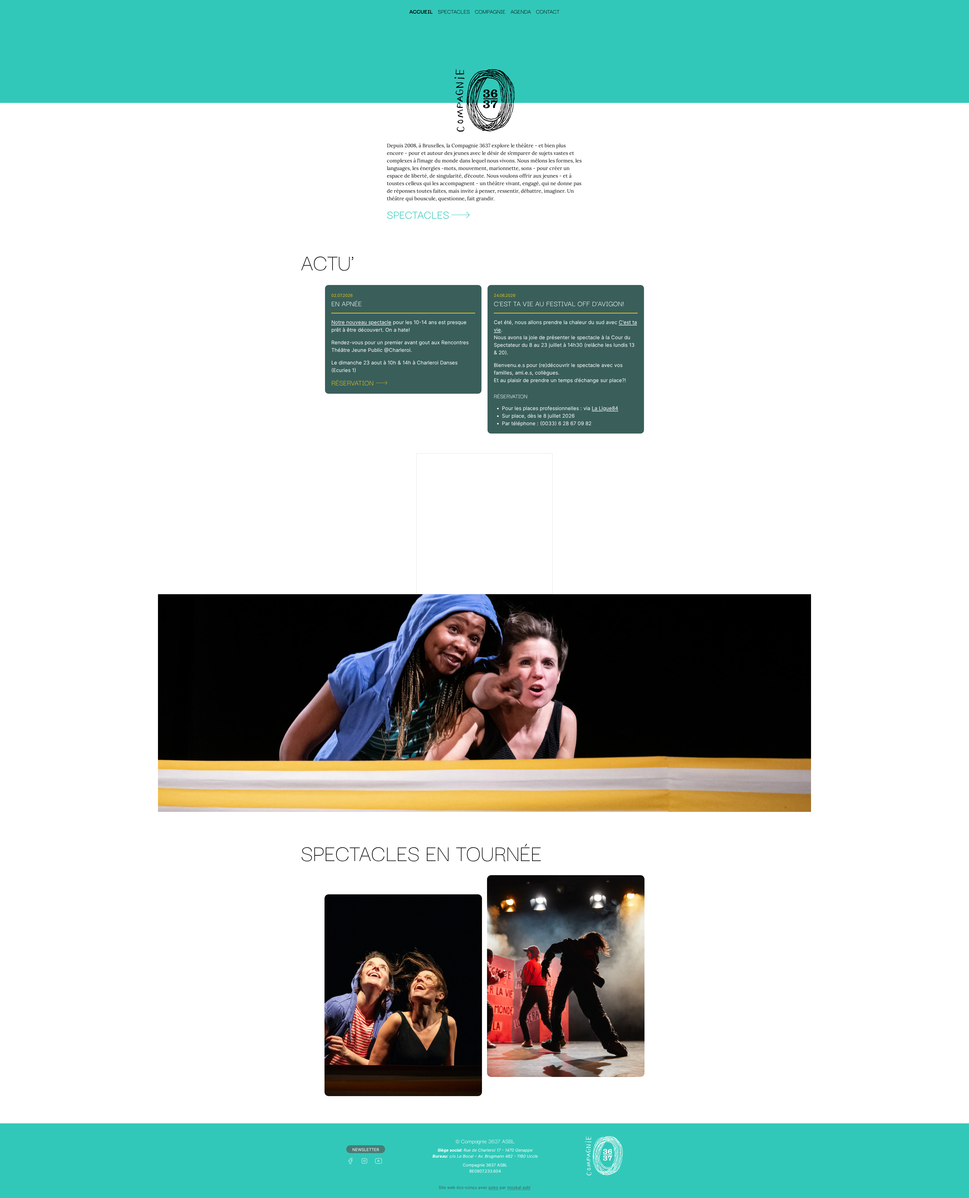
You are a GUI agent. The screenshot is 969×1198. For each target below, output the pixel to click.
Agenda (520, 11)
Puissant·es (566, 1069)
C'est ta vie (403, 1088)
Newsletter (365, 1149)
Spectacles (454, 11)
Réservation (352, 382)
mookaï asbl (518, 1187)
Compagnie (490, 11)
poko (493, 1187)
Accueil (421, 11)
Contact (547, 11)
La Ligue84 (605, 408)
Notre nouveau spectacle (361, 322)
